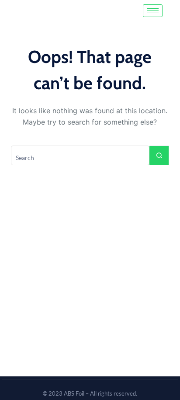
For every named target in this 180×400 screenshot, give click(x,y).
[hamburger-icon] (153, 10)
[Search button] (159, 155)
